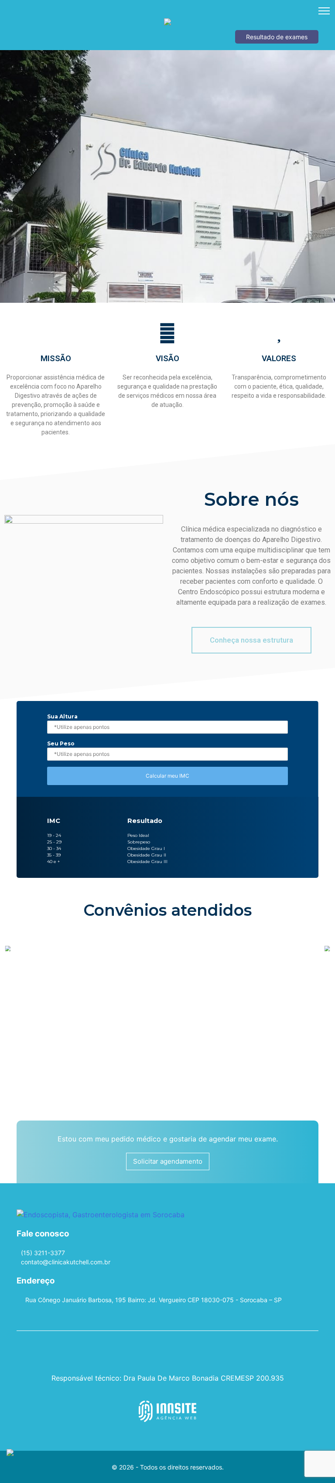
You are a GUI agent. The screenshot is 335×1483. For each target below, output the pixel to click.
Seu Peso (61, 743)
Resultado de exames (277, 37)
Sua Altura (62, 716)
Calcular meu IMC (167, 775)
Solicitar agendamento (167, 1161)
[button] (251, 640)
